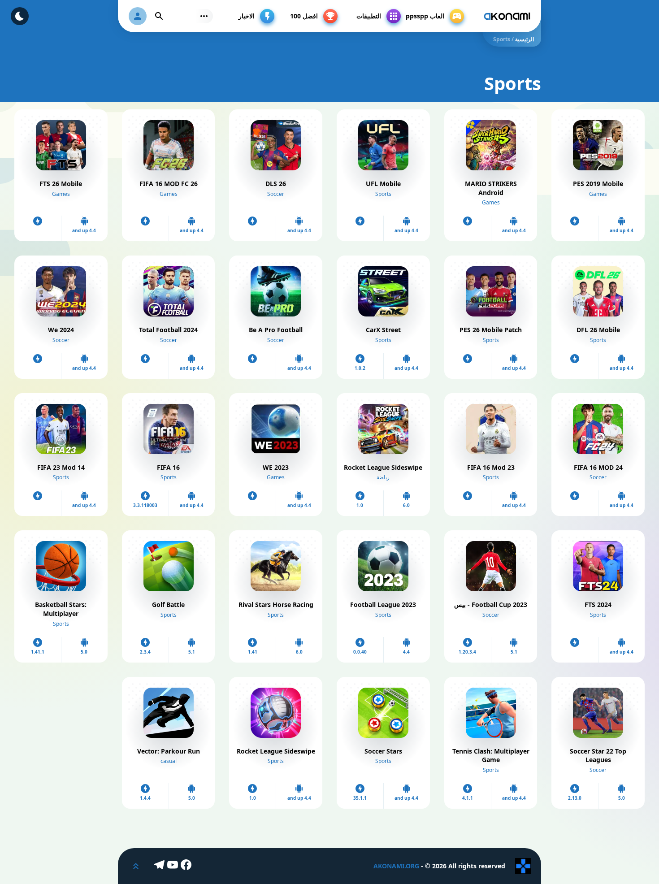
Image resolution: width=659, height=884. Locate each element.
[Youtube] (174, 866)
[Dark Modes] (20, 16)
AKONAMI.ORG (396, 866)
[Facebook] (187, 866)
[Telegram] (160, 866)
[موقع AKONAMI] (507, 16)
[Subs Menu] (204, 16)
